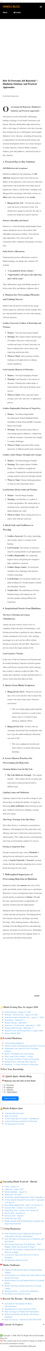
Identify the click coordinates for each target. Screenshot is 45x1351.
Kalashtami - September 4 (14, 1020)
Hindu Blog (11, 6)
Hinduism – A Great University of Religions (22, 1064)
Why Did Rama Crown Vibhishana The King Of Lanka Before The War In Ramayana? (23, 1234)
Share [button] (36, 996)
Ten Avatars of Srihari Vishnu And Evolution (22, 1059)
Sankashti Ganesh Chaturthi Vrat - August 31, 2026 (24, 1017)
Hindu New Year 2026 (13, 1194)
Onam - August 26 (12, 1186)
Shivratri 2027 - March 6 (14, 1215)
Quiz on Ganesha (11, 1115)
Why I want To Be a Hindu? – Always (19, 1056)
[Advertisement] (22, 44)
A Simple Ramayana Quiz (14, 1113)
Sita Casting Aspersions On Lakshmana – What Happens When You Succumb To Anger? (23, 1245)
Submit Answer (10, 1098)
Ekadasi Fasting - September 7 (16, 1022)
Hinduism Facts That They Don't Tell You (20, 1061)
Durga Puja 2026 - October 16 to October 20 (21, 1210)
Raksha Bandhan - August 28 (16, 1191)
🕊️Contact (17, 12)
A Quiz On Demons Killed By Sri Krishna (21, 1121)
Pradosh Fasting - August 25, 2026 (18, 1012)
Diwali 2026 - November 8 (15, 1213)
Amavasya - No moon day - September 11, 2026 (23, 1025)
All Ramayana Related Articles (16, 1260)
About (5, 12)
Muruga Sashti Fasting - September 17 (19, 1028)
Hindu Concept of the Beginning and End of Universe (25, 1045)
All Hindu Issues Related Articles (18, 1293)
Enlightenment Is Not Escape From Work (20, 1309)
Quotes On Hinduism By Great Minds (19, 1053)
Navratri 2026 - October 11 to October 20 (20, 1207)
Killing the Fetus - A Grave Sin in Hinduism (21, 1291)
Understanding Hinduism (14, 1043)
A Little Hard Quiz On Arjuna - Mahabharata (22, 1118)
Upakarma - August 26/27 (14, 1189)
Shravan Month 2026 (12, 1033)
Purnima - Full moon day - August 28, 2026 (21, 1014)
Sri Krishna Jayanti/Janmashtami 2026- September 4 (25, 1197)
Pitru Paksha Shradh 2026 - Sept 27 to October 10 (23, 1205)
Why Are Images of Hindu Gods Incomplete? (22, 1311)
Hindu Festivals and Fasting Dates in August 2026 (24, 1030)
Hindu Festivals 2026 (13, 1218)
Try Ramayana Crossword (14, 1123)
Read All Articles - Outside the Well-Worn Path (23, 1319)
